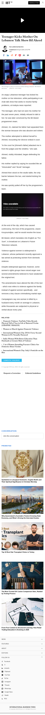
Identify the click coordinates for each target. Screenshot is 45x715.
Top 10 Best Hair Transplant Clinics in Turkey (18, 552)
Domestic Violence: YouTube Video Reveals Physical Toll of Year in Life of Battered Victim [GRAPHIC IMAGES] (20, 323)
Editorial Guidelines (33, 373)
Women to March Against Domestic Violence (21, 329)
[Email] (24, 55)
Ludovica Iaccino (17, 47)
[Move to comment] (28, 55)
